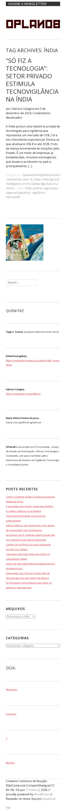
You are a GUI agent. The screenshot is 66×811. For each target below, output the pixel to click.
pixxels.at (49, 799)
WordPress (41, 794)
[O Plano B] (33, 36)
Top (8, 807)
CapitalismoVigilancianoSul (40, 175)
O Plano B (32, 790)
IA (31, 179)
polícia (37, 188)
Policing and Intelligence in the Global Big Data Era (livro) (32, 183)
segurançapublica (18, 193)
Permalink (13, 197)
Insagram (11, 714)
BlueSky (10, 762)
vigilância (38, 193)
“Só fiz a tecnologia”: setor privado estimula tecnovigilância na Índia (32, 79)
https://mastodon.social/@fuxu (23, 393)
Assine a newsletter (27, 4)
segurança (50, 188)
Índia (37, 179)
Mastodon (11, 689)
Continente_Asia (17, 179)
